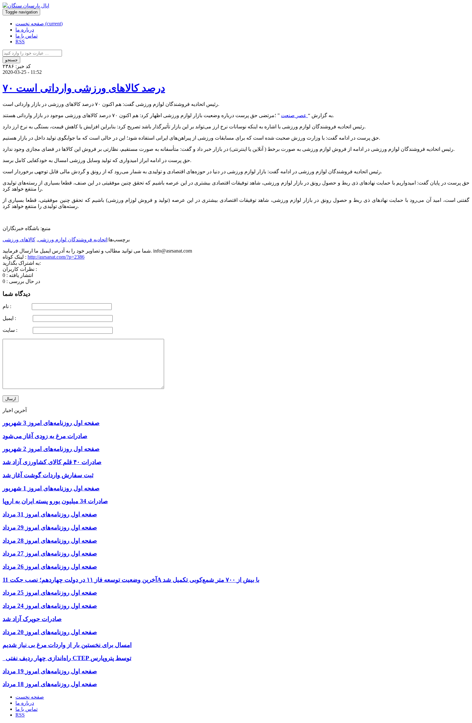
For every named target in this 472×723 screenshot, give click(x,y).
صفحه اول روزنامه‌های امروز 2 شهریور (51, 448)
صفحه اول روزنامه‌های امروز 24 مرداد (50, 605)
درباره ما (24, 29)
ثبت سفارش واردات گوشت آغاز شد (48, 475)
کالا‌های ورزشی (19, 239)
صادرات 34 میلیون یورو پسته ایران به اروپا (55, 501)
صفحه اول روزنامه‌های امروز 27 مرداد (50, 553)
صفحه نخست (39, 23)
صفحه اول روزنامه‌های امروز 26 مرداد (50, 566)
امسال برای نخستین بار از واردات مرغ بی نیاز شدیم (67, 644)
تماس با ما (26, 36)
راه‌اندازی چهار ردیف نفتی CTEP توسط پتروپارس (67, 658)
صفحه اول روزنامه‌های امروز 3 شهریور (51, 422)
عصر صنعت (294, 115)
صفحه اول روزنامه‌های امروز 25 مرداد (50, 592)
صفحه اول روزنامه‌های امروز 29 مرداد (50, 527)
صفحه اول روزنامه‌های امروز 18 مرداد (50, 684)
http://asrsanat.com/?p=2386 (56, 257)
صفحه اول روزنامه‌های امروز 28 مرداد (50, 540)
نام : (17, 306)
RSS (20, 41)
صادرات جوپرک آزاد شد (32, 618)
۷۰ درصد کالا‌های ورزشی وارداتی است (84, 88)
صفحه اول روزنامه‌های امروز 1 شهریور (51, 488)
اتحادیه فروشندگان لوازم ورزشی (72, 239)
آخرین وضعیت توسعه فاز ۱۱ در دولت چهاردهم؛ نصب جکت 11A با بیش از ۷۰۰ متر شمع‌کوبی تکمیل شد (131, 579)
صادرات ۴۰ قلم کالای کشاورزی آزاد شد (52, 462)
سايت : (17, 330)
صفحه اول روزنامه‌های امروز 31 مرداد (50, 514)
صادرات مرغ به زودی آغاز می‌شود (45, 436)
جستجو (11, 59)
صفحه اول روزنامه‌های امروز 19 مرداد (50, 671)
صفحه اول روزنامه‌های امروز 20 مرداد (50, 632)
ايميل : (17, 318)
